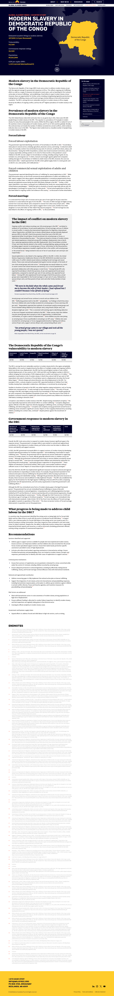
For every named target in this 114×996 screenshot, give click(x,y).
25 (48, 268)
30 (48, 300)
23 (20, 252)
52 (23, 460)
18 (52, 207)
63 (43, 527)
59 (35, 494)
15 (48, 190)
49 (43, 452)
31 (18, 305)
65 (32, 586)
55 (65, 466)
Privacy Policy (77, 992)
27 (16, 280)
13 (27, 186)
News (88, 2)
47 (38, 410)
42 (48, 393)
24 (38, 264)
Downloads (101, 5)
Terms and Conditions (87, 992)
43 (33, 397)
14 (46, 188)
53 (28, 462)
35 (54, 318)
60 (43, 496)
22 (24, 250)
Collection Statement (100, 992)
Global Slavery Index (18, 5)
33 (46, 312)
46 (30, 406)
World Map (49, 5)
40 (26, 389)
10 (39, 162)
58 (20, 483)
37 (68, 373)
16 (42, 201)
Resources (78, 2)
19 (42, 209)
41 (55, 389)
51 (13, 458)
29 (38, 300)
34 (44, 316)
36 (61, 322)
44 (67, 400)
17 (65, 203)
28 (15, 300)
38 (17, 379)
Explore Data (59, 5)
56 (36, 475)
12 (58, 182)
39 (67, 383)
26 (16, 274)
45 (54, 402)
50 (19, 454)
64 (68, 554)
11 (67, 174)
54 (62, 462)
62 (61, 517)
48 (14, 412)
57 (52, 477)
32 (28, 309)
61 (40, 500)
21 (35, 237)
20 (58, 225)
